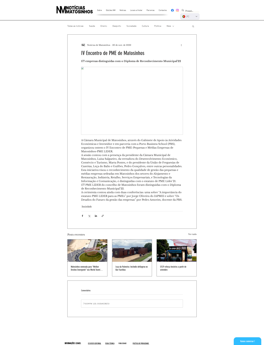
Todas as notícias (75, 26)
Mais (169, 26)
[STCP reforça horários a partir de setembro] (176, 250)
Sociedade (131, 26)
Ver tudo (192, 234)
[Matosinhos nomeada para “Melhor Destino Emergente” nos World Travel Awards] (87, 250)
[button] (193, 26)
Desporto (116, 26)
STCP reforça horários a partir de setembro (173, 268)
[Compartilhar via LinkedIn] (96, 216)
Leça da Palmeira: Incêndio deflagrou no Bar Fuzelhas (132, 268)
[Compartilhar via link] (102, 216)
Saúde (92, 26)
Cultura (145, 26)
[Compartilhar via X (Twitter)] (89, 216)
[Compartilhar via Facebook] (82, 216)
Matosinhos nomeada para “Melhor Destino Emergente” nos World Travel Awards (85, 268)
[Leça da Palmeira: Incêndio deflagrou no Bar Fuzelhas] (132, 250)
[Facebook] (172, 10)
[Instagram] (177, 10)
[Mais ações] (181, 45)
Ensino (104, 26)
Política (157, 26)
